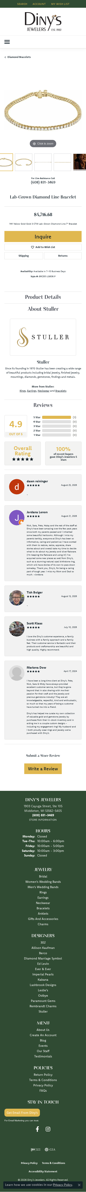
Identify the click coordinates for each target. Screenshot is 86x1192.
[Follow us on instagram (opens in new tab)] (47, 1129)
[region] (43, 110)
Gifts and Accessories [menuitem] (43, 919)
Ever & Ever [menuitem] (43, 969)
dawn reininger (37, 481)
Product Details (43, 297)
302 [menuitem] (43, 942)
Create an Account (43, 1035)
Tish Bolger (35, 592)
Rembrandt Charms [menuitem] (43, 1006)
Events (43, 1046)
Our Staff (43, 1051)
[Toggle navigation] (7, 42)
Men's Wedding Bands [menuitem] (43, 887)
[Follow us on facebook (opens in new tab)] (37, 1129)
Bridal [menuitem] (43, 876)
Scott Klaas (34, 623)
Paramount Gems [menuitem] (43, 1001)
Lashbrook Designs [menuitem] (43, 985)
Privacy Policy (43, 1085)
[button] (21, 4)
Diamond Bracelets (19, 57)
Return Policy (43, 1075)
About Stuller (43, 309)
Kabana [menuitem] (43, 980)
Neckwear (43, 390)
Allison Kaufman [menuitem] (43, 948)
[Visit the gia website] (50, 1149)
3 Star (37, 426)
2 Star (37, 430)
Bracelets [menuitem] (43, 908)
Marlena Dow (36, 667)
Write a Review (43, 768)
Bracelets (60, 390)
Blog (43, 1040)
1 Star (37, 435)
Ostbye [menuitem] (43, 995)
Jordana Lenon (37, 512)
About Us (43, 1030)
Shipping (24, 255)
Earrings (31, 390)
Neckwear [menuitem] (43, 903)
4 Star (36, 421)
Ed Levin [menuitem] (43, 964)
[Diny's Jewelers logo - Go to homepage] (43, 21)
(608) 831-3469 (43, 182)
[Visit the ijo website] (36, 1149)
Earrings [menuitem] (43, 898)
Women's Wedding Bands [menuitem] (43, 882)
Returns (62, 255)
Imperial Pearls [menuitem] (43, 974)
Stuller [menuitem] (43, 1011)
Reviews (43, 405)
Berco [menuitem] (43, 953)
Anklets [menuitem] (43, 913)
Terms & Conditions (43, 1080)
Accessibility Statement (43, 1171)
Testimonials (43, 1056)
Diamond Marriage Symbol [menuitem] (43, 958)
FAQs (43, 1091)
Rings (23, 390)
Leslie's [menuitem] (43, 990)
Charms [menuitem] (43, 924)
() (74, 417)
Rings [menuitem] (43, 892)
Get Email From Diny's (22, 1113)
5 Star (37, 417)
